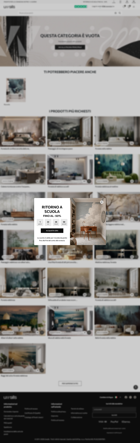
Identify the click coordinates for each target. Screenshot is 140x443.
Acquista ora (52, 231)
